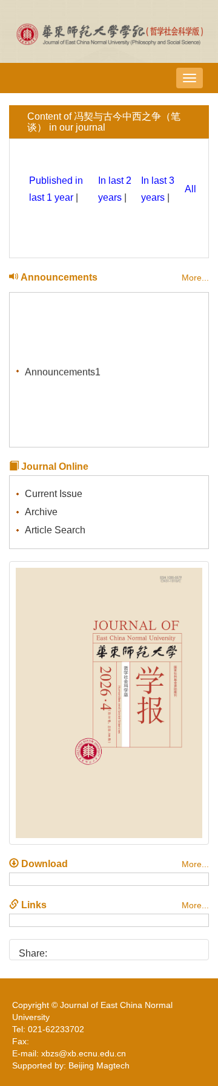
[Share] (142, 949)
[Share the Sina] (60, 949)
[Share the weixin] (80, 949)
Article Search (55, 530)
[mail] (122, 949)
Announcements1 (63, 371)
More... (195, 277)
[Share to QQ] (101, 949)
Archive (41, 512)
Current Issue (53, 494)
